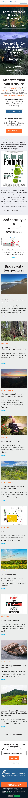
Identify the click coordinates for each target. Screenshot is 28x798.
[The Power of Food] (14, 559)
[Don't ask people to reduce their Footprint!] (14, 650)
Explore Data (14, 763)
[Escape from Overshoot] (14, 604)
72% (2, 531)
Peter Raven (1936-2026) (10, 441)
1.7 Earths (14, 89)
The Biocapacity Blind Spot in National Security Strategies (12, 395)
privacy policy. (8, 792)
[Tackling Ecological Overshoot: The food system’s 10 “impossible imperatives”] (14, 695)
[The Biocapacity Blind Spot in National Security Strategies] (14, 378)
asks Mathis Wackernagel (13, 146)
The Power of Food (8, 575)
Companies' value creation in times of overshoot (12, 487)
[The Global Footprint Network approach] (14, 284)
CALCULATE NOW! (14, 111)
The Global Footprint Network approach (13, 301)
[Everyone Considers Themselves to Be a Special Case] (14, 331)
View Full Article (11, 210)
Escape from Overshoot (10, 620)
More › (14, 257)
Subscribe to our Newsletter (14, 785)
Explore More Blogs (14, 734)
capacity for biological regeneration (14, 95)
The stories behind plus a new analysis (14, 26)
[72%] (14, 515)
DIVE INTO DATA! (14, 131)
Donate (4, 5)
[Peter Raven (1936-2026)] (14, 425)
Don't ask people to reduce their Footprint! (13, 667)
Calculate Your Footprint (14, 753)
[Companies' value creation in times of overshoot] (14, 470)
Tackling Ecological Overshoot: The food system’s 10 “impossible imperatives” (14, 713)
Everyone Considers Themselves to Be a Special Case (14, 348)
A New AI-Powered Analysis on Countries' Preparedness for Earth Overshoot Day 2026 (14, 68)
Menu (23, 2)
